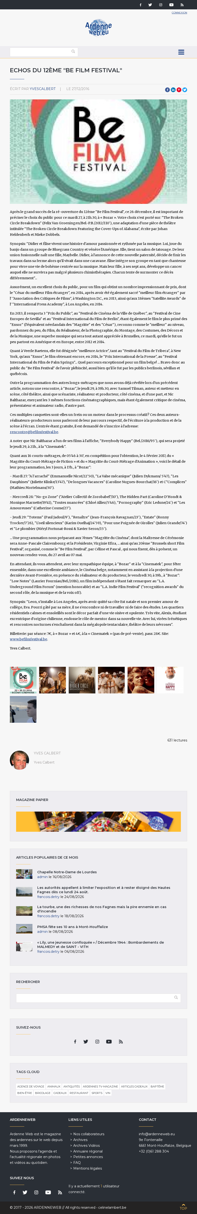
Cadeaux (60, 1093)
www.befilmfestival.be (28, 639)
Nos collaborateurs (88, 1134)
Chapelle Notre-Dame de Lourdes (67, 872)
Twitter (184, 89)
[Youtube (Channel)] (171, 5)
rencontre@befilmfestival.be (34, 432)
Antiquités (71, 1086)
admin (42, 877)
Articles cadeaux (134, 1086)
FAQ (77, 1162)
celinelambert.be (112, 1207)
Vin (107, 1093)
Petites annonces (88, 1157)
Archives (80, 1140)
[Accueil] (98, 36)
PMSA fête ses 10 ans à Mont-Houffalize (72, 927)
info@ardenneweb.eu (157, 1134)
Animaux (53, 1086)
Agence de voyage (30, 1086)
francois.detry (48, 897)
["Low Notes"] (23, 709)
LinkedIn (173, 89)
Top (183, 1208)
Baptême (157, 1086)
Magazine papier (98, 822)
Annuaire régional (88, 1151)
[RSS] (182, 5)
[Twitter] (150, 5)
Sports (97, 1093)
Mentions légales (87, 1168)
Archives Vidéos (86, 1145)
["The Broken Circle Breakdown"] (52, 680)
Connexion (179, 12)
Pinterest (179, 89)
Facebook (167, 89)
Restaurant (79, 1093)
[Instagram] (161, 5)
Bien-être (24, 1093)
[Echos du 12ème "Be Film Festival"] (23, 680)
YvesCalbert (42, 89)
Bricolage (42, 1093)
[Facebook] (140, 5)
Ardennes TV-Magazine (100, 1086)
